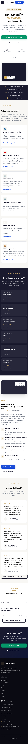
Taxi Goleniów (8, 2)
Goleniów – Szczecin (6, 707)
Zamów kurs (19, 2)
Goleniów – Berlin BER (6, 701)
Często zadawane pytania (10, 471)
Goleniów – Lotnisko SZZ (7, 704)
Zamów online (13, 43)
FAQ (2, 693)
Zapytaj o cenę (7, 236)
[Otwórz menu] (25, 2)
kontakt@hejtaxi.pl (7, 724)
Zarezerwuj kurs (7, 213)
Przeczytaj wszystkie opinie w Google (13, 576)
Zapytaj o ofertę (7, 189)
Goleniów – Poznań (6, 710)
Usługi (2, 685)
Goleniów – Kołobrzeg (6, 713)
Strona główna (4, 682)
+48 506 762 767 (7, 721)
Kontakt (3, 696)
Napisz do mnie (7, 259)
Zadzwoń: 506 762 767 (15, 37)
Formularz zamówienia (14, 651)
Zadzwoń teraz (9, 466)
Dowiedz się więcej (8, 166)
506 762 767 (15, 645)
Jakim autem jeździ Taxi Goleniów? (11, 616)
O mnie (3, 690)
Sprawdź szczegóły (8, 143)
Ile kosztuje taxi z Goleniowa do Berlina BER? (10, 602)
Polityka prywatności (11, 740)
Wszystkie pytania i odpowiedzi (13, 620)
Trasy (2, 687)
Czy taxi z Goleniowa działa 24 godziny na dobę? (10, 609)
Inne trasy (3, 715)
